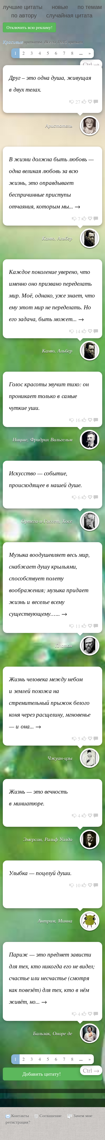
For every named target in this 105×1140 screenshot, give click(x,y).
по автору (24, 15)
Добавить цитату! (41, 1073)
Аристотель (58, 125)
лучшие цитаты (22, 7)
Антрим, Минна (55, 920)
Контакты (20, 1115)
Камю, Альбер (57, 238)
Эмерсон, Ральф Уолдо (47, 839)
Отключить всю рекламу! (29, 27)
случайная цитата (69, 15)
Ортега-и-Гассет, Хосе (46, 520)
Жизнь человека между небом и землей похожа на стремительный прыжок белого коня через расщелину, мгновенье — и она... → (49, 702)
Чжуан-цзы (59, 758)
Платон (63, 645)
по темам (90, 7)
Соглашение (50, 1115)
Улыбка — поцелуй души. (40, 873)
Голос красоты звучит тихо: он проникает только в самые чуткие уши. (49, 396)
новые (60, 7)
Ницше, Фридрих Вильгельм (42, 439)
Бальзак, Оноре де (52, 1033)
